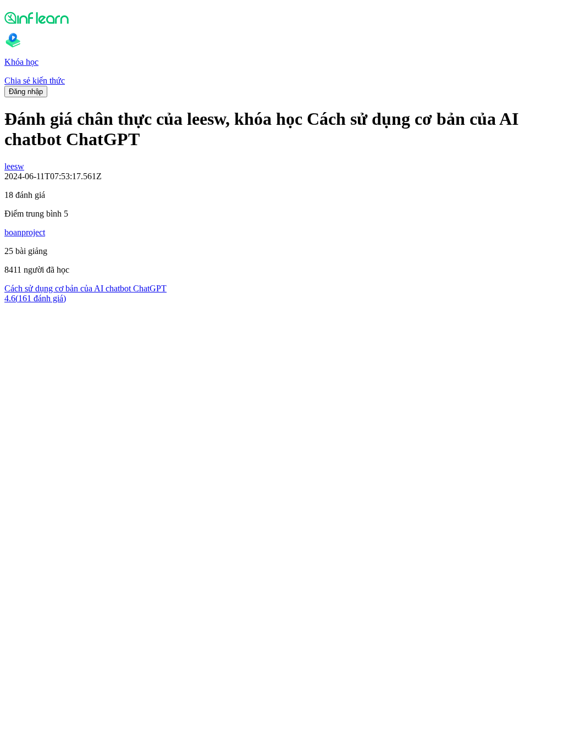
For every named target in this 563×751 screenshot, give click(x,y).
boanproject (24, 232)
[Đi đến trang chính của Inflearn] (281, 17)
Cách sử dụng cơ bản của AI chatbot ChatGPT (85, 288)
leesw (14, 166)
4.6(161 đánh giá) (35, 298)
